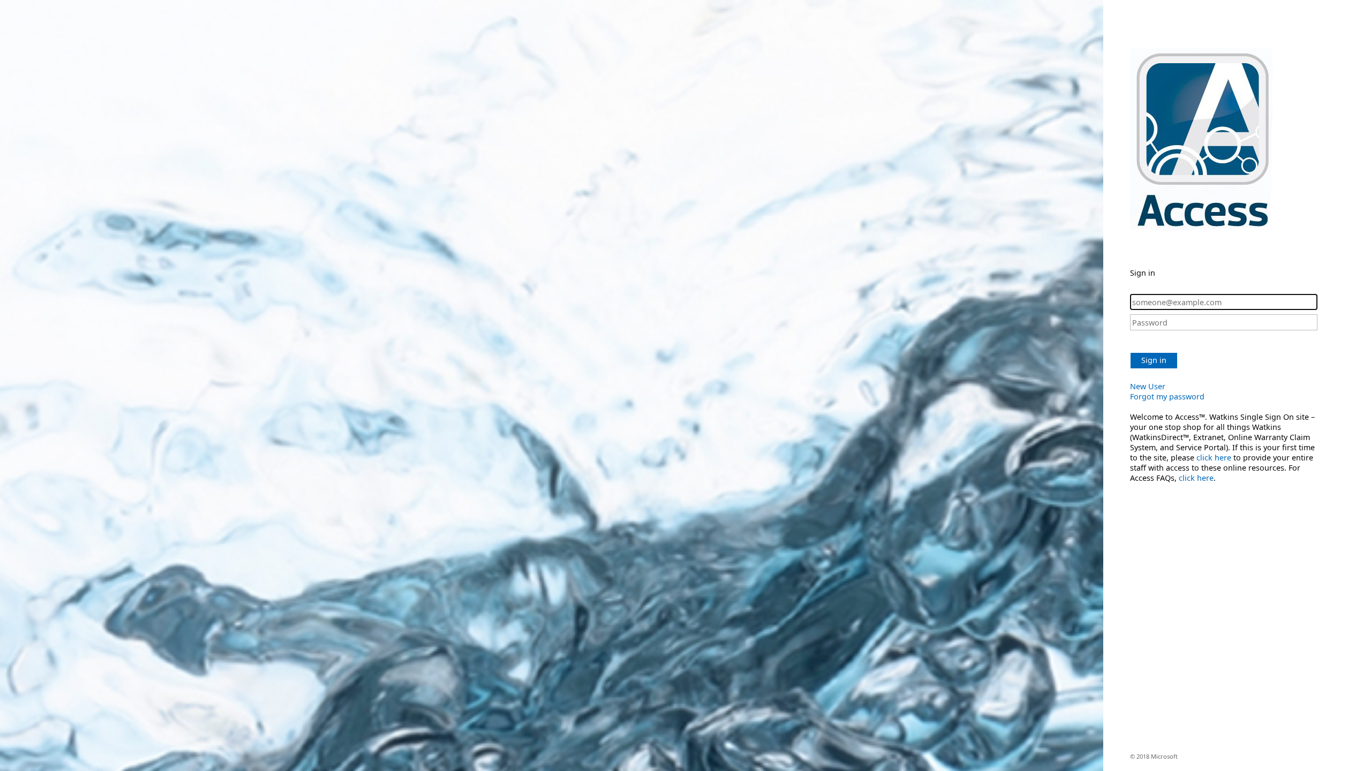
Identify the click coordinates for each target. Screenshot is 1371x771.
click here (1213, 457)
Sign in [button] (1153, 360)
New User (1147, 386)
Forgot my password (1167, 396)
